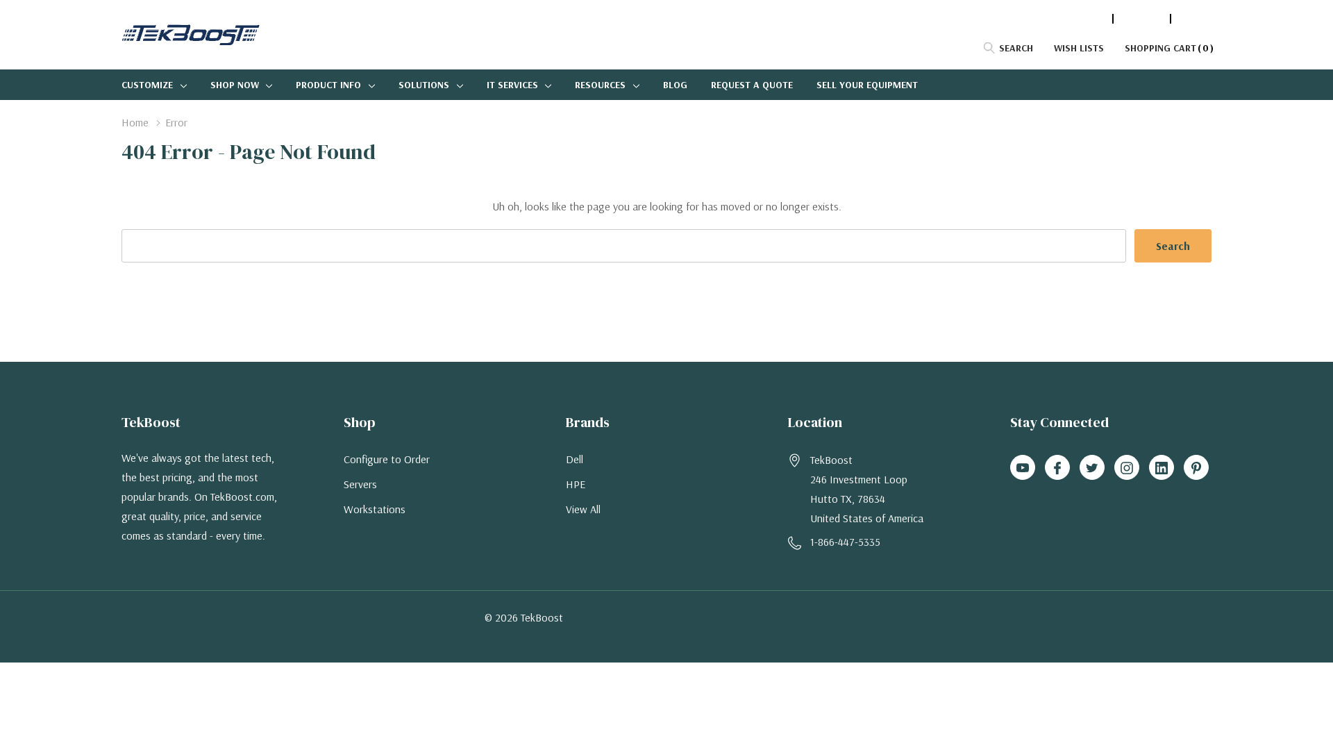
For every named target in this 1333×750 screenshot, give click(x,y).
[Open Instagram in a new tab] (1127, 468)
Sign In (1195, 19)
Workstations (374, 509)
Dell (574, 459)
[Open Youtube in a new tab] (1022, 468)
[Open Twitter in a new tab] (1092, 468)
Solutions (424, 85)
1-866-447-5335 (1071, 19)
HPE (575, 484)
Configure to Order (387, 459)
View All (583, 509)
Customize (147, 85)
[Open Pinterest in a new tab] (1196, 468)
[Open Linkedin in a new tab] (1161, 468)
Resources (600, 85)
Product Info (328, 85)
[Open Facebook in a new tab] (1057, 468)
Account (1142, 19)
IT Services (512, 85)
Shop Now (234, 85)
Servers (360, 484)
